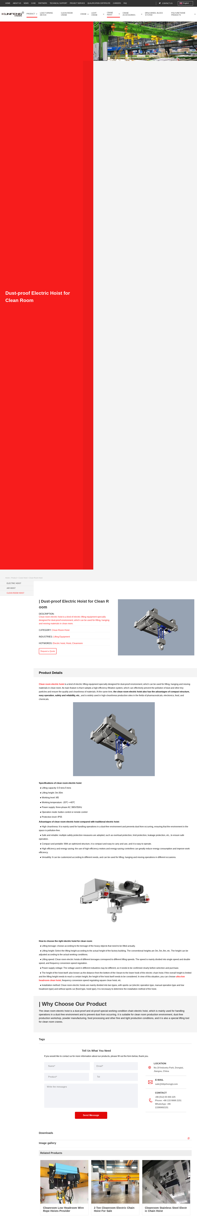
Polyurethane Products (178, 14)
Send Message (91, 1115)
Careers (117, 3)
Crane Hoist (110, 14)
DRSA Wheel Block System (154, 14)
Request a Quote (47, 651)
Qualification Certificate (99, 3)
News (26, 3)
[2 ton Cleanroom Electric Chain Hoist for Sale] (115, 1187)
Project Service (77, 3)
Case (33, 3)
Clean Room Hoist (35, 578)
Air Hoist (11, 588)
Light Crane (94, 14)
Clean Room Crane (67, 14)
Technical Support (58, 3)
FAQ (125, 3)
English (186, 3)
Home (7, 3)
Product (31, 14)
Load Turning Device (46, 14)
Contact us (167, 3)
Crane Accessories (129, 14)
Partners (42, 3)
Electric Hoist (14, 583)
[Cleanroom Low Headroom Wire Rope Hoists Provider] (64, 1187)
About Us (17, 3)
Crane (83, 14)
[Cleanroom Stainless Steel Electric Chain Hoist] (166, 1187)
